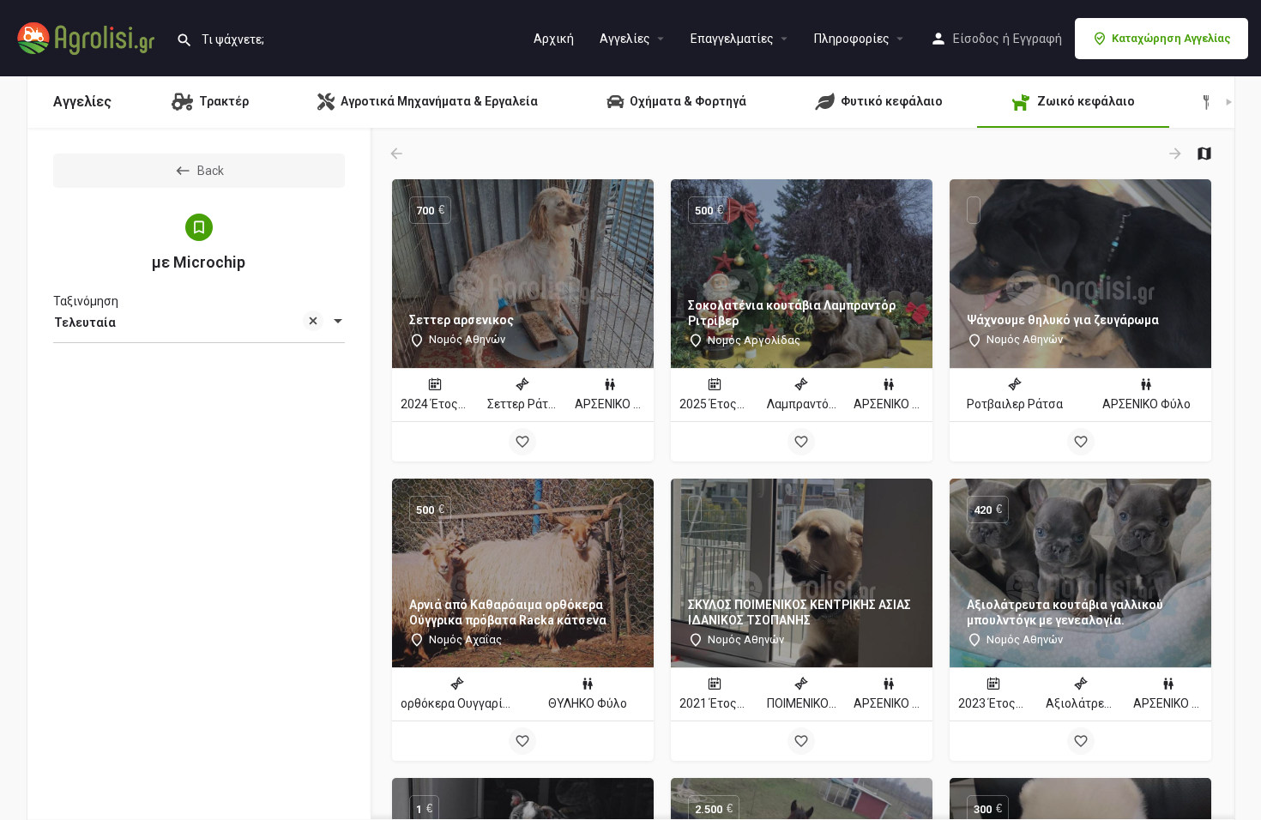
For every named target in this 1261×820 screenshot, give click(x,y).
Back (210, 171)
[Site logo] (88, 37)
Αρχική (554, 38)
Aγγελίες (625, 38)
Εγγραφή (1037, 38)
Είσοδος (976, 38)
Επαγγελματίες (732, 38)
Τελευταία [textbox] (85, 322)
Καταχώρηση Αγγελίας (1171, 38)
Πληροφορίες (852, 38)
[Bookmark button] (522, 441)
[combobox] (199, 322)
